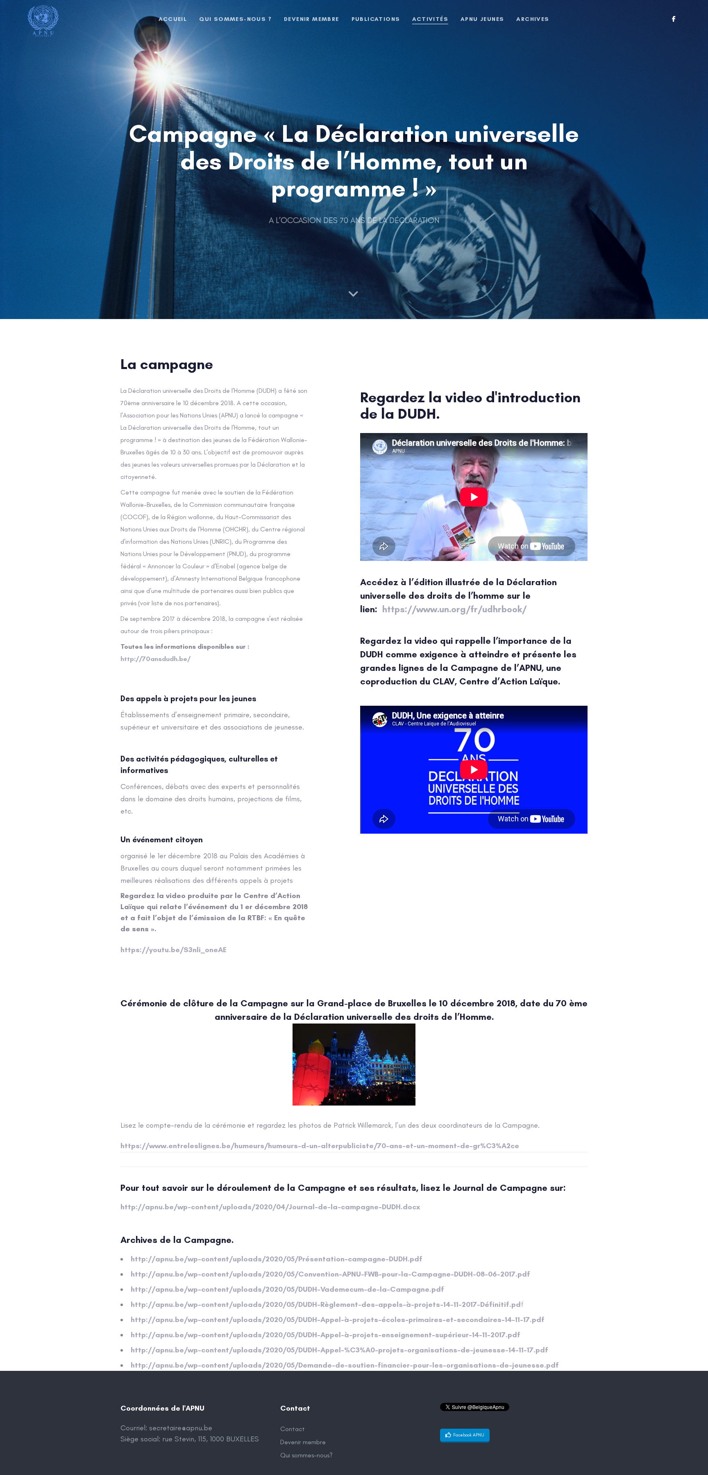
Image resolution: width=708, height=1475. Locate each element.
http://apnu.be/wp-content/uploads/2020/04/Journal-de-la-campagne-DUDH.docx (271, 1206)
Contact (292, 1429)
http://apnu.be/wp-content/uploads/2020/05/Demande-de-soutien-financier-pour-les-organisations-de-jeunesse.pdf (345, 1365)
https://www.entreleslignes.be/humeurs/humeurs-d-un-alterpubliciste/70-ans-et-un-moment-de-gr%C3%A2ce (319, 1145)
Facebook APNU (468, 1435)
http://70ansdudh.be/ (155, 659)
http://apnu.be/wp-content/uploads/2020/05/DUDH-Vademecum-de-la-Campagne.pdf (287, 1289)
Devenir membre (303, 1442)
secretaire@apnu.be (180, 1427)
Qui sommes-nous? (306, 1455)
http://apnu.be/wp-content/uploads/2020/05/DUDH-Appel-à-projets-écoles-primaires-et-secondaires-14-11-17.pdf (338, 1319)
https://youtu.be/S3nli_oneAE (173, 949)
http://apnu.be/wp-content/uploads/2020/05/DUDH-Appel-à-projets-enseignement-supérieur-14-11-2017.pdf (325, 1334)
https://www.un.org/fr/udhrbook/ (455, 609)
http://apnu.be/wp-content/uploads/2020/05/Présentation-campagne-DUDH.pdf (276, 1258)
